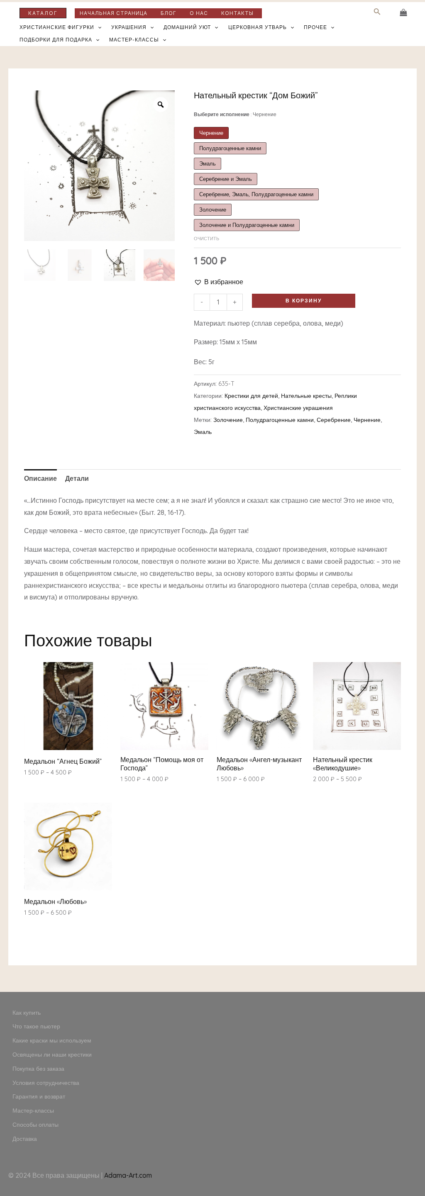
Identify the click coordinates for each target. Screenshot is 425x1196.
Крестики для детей (251, 395)
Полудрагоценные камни (280, 420)
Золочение (228, 420)
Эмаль (203, 432)
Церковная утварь (257, 27)
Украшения (129, 27)
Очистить (206, 238)
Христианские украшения (298, 408)
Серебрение (334, 420)
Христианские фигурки (57, 27)
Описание (40, 478)
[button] (218, 282)
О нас (199, 13)
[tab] (40, 478)
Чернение (367, 420)
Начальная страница (113, 13)
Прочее (315, 27)
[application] (97, 27)
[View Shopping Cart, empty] (403, 12)
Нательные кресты (306, 395)
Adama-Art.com (128, 1175)
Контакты (237, 13)
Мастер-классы (134, 40)
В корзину (304, 300)
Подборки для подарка (56, 40)
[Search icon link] (377, 13)
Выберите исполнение (235, 114)
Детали (77, 478)
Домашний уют (187, 27)
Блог (168, 13)
